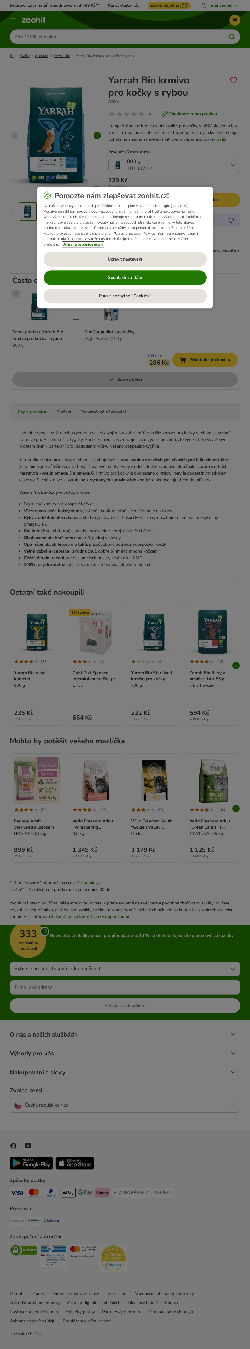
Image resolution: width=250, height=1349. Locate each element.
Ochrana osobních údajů (82, 244)
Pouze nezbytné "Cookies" (125, 296)
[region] (125, 247)
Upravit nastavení (125, 259)
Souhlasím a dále (125, 277)
